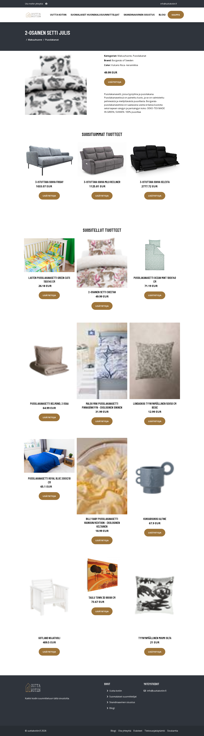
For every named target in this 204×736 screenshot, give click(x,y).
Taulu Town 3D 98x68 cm (102, 597)
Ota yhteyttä (124, 730)
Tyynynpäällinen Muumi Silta (154, 638)
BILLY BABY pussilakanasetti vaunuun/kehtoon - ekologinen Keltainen (102, 522)
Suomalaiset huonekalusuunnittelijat (95, 14)
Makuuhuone (35, 39)
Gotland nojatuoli (49, 638)
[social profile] (46, 3)
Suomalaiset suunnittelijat (123, 696)
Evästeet (137, 730)
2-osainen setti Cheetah (102, 292)
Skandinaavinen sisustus (139, 14)
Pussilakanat (52, 39)
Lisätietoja (114, 82)
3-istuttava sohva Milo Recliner (102, 182)
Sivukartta (172, 730)
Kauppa (176, 14)
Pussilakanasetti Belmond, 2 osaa (49, 403)
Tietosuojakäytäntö (154, 730)
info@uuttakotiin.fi (168, 3)
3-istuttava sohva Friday (49, 182)
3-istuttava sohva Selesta (155, 182)
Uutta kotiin (58, 14)
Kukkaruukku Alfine (154, 518)
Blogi (162, 14)
